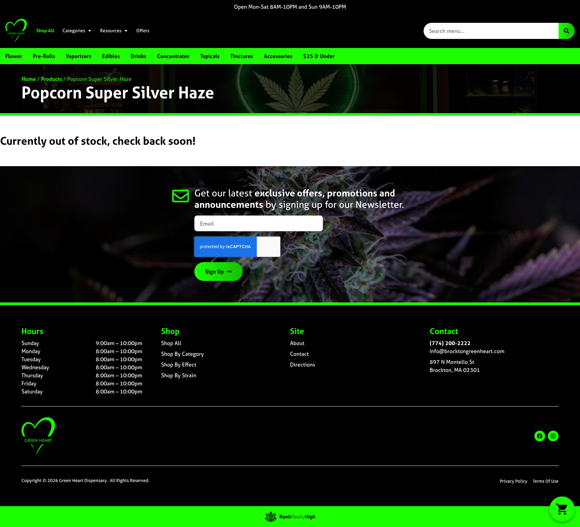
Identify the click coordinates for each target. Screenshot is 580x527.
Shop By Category (182, 353)
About (297, 343)
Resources (111, 30)
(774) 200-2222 (450, 343)
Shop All (45, 30)
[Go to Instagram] (553, 436)
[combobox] (491, 31)
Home (28, 79)
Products (51, 79)
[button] (562, 509)
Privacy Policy (513, 481)
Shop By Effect (178, 364)
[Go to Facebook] (539, 436)
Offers (142, 30)
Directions (302, 364)
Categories (73, 30)
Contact (299, 353)
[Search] (567, 31)
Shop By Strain (178, 375)
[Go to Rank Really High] (290, 517)
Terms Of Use (546, 481)
